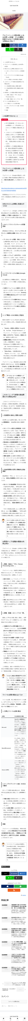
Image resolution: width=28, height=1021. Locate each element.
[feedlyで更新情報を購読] (20, 886)
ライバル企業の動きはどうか (11, 101)
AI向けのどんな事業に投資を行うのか (13, 68)
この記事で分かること (9, 62)
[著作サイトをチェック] (7, 886)
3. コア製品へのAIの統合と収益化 (14, 79)
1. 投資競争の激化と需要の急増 (13, 86)
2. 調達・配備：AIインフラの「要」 (14, 99)
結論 (7, 110)
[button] (18, 49)
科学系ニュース (6, 866)
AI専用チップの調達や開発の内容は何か (14, 92)
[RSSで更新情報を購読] (14, 890)
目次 (12, 59)
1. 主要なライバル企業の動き (13, 103)
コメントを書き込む (14, 1001)
